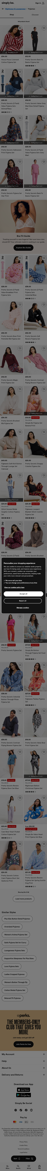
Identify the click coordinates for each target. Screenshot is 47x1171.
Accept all (23, 594)
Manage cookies (23, 608)
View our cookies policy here (14, 587)
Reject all (22, 601)
